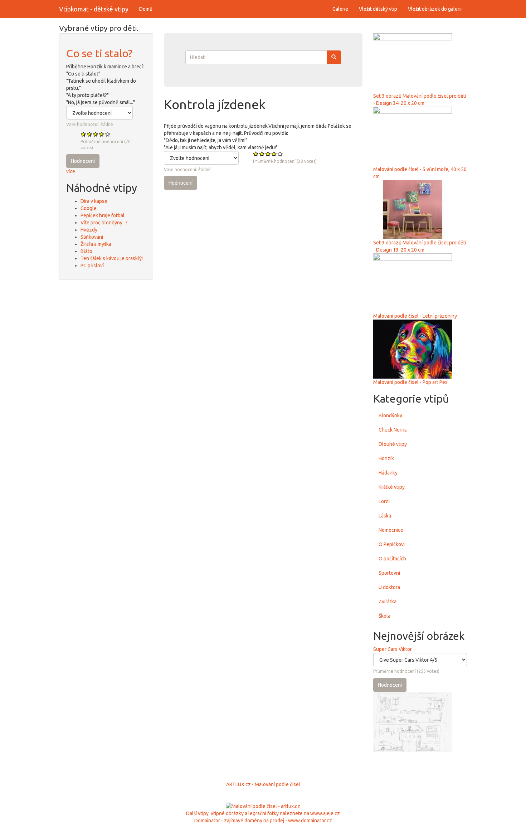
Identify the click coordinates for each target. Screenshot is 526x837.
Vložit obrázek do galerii (435, 9)
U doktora (389, 587)
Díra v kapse (94, 201)
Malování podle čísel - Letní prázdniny (415, 316)
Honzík (386, 458)
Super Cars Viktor (392, 649)
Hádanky (388, 473)
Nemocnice (391, 530)
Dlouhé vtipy (393, 444)
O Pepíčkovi (392, 544)
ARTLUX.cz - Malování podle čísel (263, 784)
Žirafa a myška (96, 244)
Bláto (86, 251)
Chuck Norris (393, 430)
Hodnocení (83, 161)
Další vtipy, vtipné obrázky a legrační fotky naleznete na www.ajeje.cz (263, 813)
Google (89, 208)
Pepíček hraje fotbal (103, 215)
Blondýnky (390, 415)
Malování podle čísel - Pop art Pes (410, 382)
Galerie (340, 9)
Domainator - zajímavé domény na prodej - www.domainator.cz (263, 820)
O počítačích (392, 558)
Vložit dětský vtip (378, 9)
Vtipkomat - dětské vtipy (93, 9)
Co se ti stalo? (99, 53)
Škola (384, 616)
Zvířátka (387, 601)
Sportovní (389, 573)
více (70, 171)
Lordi (384, 501)
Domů (145, 9)
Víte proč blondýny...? (104, 222)
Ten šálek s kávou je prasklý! (112, 258)
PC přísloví (92, 265)
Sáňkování (92, 237)
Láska (385, 516)
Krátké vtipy (392, 487)
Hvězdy (89, 230)
